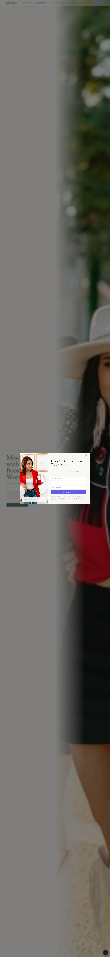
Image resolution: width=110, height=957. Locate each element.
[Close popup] (86, 455)
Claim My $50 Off (68, 492)
